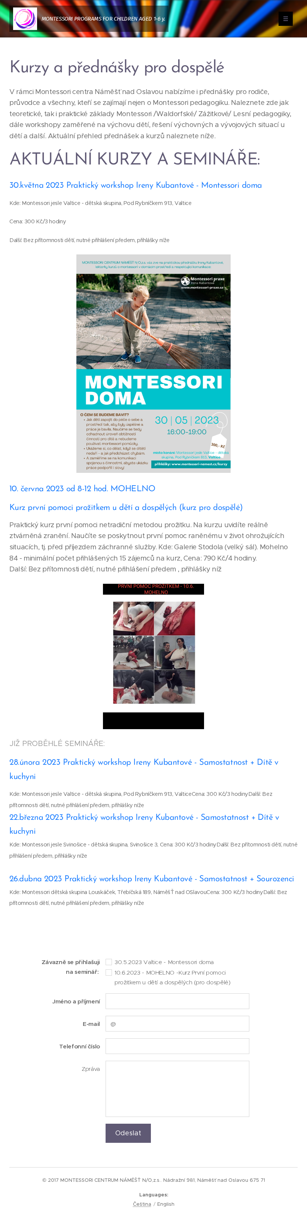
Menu (286, 19)
